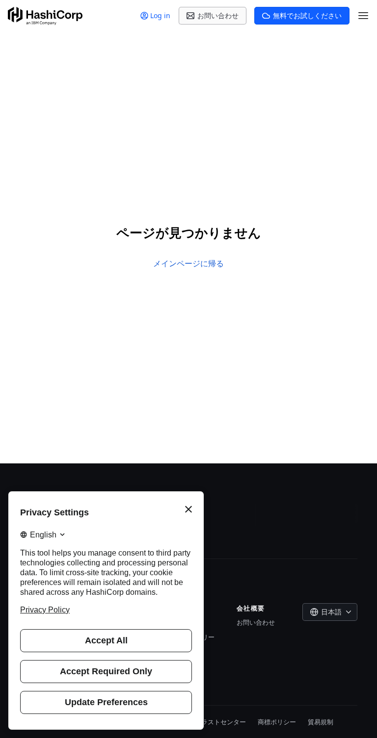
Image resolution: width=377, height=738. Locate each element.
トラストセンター (220, 721)
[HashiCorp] (45, 16)
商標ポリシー (277, 721)
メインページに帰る (188, 263)
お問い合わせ (256, 622)
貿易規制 (320, 721)
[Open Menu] (363, 16)
